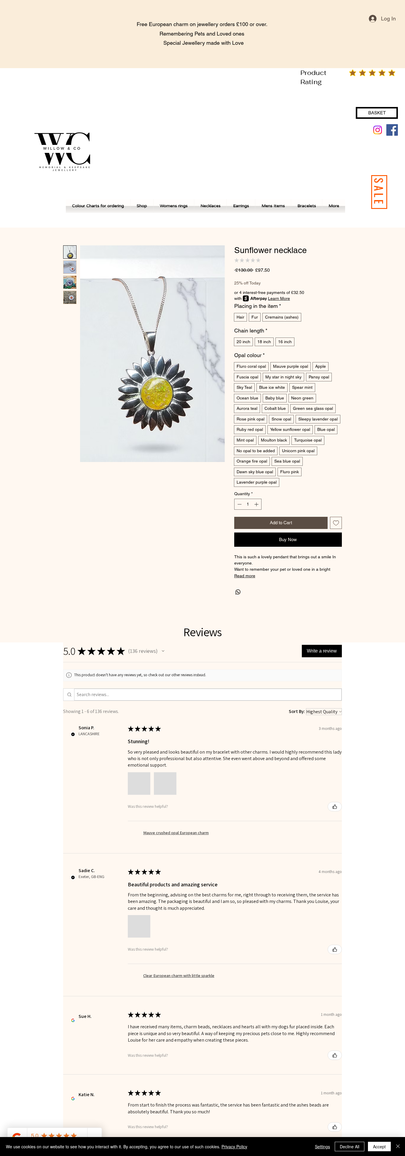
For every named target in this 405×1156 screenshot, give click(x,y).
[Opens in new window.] (73, 1020)
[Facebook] (392, 130)
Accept (379, 1146)
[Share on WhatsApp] (238, 592)
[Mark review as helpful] (335, 806)
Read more (244, 575)
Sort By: (297, 711)
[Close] (397, 1146)
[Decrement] (239, 504)
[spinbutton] (248, 504)
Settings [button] (322, 1146)
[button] (163, 651)
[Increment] (257, 504)
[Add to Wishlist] (336, 523)
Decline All (349, 1146)
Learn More (279, 298)
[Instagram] (377, 130)
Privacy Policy (234, 1146)
